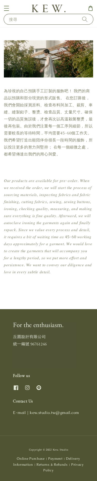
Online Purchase (31, 458)
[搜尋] (85, 19)
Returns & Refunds (52, 464)
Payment (55, 458)
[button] (6, 8)
